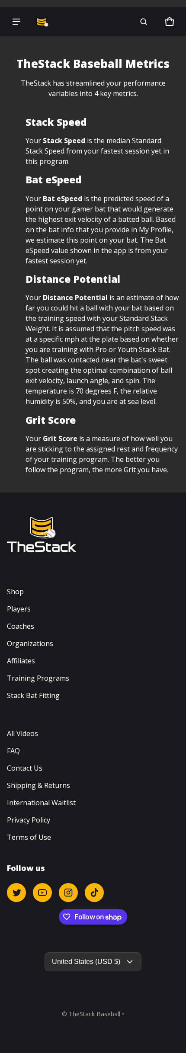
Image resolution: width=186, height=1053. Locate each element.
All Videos (22, 733)
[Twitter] (16, 892)
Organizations (30, 643)
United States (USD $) (86, 961)
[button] (143, 21)
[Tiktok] (94, 892)
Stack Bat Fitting (33, 695)
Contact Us (24, 768)
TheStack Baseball (94, 1014)
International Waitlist (41, 802)
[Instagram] (68, 892)
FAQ (13, 750)
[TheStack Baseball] (41, 21)
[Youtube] (42, 892)
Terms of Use (29, 837)
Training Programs (38, 678)
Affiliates (21, 661)
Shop (15, 591)
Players (19, 609)
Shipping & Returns (38, 785)
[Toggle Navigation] (16, 21)
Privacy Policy (28, 820)
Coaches (20, 626)
